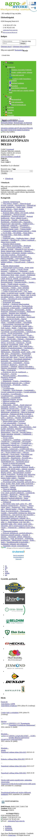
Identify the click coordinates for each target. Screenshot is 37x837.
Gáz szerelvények (27, 273)
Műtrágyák (12, 496)
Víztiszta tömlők (24, 229)
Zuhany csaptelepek (26, 240)
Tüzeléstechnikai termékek (13, 285)
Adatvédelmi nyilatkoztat (19, 88)
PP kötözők (15, 385)
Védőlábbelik (25, 434)
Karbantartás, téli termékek (10, 302)
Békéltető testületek (17, 83)
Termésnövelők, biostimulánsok (19, 500)
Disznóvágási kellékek (13, 247)
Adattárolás (5, 465)
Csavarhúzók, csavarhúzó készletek (17, 331)
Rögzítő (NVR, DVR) (24, 476)
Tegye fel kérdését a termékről (10, 156)
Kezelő (27, 471)
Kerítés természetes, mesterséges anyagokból (16, 310)
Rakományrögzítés (19, 282)
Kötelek (14, 381)
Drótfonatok (22, 271)
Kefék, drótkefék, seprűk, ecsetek (15, 345)
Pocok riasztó (13, 454)
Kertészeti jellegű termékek (19, 304)
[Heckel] (15, 649)
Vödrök (12, 288)
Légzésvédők (20, 430)
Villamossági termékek (9, 531)
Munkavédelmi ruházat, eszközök (13, 421)
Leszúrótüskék (28, 390)
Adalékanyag (6, 440)
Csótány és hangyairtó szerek (11, 291)
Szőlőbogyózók (27, 224)
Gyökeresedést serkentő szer (17, 444)
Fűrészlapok (29, 339)
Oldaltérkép (9, 830)
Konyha (13, 374)
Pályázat (3, 721)
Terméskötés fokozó (21, 462)
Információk (11, 67)
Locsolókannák (15, 394)
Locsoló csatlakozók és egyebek (18, 391)
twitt (6, 571)
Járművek (5, 304)
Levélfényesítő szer (25, 449)
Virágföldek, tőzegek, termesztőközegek (15, 546)
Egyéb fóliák (6, 233)
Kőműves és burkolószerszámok (17, 347)
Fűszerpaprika (23, 511)
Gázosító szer (14, 443)
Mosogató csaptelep (8, 376)
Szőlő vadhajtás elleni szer (18, 460)
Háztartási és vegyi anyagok (23, 249)
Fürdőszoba (5, 236)
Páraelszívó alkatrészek (15, 376)
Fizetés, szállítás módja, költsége (21, 72)
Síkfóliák (25, 235)
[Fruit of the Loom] (15, 660)
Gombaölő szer (25, 443)
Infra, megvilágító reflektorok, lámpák (20, 467)
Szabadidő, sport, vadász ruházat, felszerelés (16, 480)
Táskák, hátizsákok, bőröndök (17, 433)
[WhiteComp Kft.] (15, 603)
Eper (22, 507)
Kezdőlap (10, 63)
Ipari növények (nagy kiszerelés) (22, 515)
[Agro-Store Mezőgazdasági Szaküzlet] (16, 10)
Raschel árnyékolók (11, 319)
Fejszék (28, 335)
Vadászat (12, 487)
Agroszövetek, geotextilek (10, 306)
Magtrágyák (12, 494)
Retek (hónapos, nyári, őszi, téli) (17, 522)
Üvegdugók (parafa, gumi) (16, 228)
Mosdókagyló (13, 240)
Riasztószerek (14, 458)
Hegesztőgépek (15, 341)
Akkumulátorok (16, 465)
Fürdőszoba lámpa (21, 238)
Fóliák (33, 231)
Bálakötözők (6, 381)
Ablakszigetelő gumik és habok (12, 268)
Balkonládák (6, 405)
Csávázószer (25, 440)
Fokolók (13, 220)
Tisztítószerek (12, 260)
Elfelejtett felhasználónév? (21, 46)
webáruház (8, 828)
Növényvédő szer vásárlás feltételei (22, 90)
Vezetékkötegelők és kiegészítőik (16, 542)
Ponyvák (14, 432)
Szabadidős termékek (13, 322)
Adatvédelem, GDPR (8, 704)
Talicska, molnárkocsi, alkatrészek (15, 364)
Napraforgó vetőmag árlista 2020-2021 (13, 773)
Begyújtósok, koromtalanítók (11, 246)
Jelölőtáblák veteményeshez (16, 407)
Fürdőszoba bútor (7, 238)
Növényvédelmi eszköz (12, 452)
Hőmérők (26, 251)
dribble (7, 573)
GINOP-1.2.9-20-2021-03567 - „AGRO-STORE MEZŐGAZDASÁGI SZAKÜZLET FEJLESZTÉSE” (18, 737)
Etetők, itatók (20, 207)
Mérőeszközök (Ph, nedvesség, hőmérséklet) (15, 314)
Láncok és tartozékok (22, 277)
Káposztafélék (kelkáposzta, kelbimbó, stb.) (15, 517)
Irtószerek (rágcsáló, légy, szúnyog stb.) (14, 289)
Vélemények (9, 178)
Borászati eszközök (17, 216)
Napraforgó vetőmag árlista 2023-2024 (13, 766)
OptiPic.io (27, 548)
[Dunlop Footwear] (15, 682)
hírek (10, 92)
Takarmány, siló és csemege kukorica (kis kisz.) (17, 525)
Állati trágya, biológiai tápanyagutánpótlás (15, 491)
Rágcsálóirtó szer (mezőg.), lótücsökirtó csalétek (16, 455)
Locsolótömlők (15, 397)
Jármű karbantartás (8, 300)
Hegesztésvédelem (7, 123)
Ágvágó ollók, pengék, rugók (21, 326)
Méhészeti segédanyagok (10, 401)
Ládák (22, 410)
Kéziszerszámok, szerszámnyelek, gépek (15, 324)
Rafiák (23, 385)
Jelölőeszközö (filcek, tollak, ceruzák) (18, 274)
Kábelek (12, 471)
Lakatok (10, 277)
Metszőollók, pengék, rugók (20, 352)
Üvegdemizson (24, 227)
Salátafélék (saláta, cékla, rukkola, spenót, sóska (16, 523)
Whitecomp (12, 835)
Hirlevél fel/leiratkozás (18, 105)
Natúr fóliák (16, 235)
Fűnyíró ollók (10, 339)
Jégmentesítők (18, 310)
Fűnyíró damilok (20, 337)
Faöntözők (5, 390)
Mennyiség (4, 171)
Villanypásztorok (18, 211)
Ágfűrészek (5, 326)
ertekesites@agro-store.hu (10, 30)
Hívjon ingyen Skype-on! (10, 32)
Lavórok (29, 410)
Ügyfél (9, 97)
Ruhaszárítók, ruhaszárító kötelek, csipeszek (15, 256)
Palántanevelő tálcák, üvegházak (19, 414)
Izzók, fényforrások (15, 538)
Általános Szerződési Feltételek (21, 70)
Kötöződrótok (23, 381)
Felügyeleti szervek (17, 75)
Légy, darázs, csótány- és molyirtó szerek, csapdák (16, 292)
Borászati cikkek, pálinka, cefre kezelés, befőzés (17, 213)
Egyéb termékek (16, 425)
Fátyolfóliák (16, 233)
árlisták (3, 750)
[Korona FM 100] (15, 592)
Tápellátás (20, 478)
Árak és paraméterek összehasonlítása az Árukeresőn (18, 557)
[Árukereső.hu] (18, 552)
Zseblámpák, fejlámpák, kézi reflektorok (15, 543)
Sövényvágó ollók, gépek (16, 356)
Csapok (11, 269)
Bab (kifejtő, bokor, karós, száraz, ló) (14, 504)
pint (6, 568)
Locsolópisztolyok (12, 395)
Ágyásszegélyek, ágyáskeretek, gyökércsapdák (17, 307)
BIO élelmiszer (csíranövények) (16, 504)
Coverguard (10, 149)
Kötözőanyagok (7, 379)
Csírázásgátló (15, 441)
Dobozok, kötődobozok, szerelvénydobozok (16, 533)
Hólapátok (25, 341)
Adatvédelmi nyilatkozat (9, 706)
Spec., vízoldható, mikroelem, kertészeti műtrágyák (15, 497)
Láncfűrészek (27, 348)
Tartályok (9, 418)
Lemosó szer (12, 449)
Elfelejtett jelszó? (6, 46)
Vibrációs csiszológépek (25, 368)
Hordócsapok (22, 220)
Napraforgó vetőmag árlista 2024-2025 (13, 752)
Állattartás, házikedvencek (10, 202)
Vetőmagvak (6, 502)
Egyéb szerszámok (18, 335)
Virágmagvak (11, 527)
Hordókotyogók (15, 222)
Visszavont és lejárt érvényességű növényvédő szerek (18, 784)
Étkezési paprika (10, 509)
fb (5, 569)
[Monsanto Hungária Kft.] (15, 694)
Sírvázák (11, 416)
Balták (13, 328)
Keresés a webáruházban (10, 120)
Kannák (22, 408)
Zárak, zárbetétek (22, 288)
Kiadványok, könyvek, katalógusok (13, 372)
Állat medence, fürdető (9, 203)
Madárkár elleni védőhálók (16, 313)
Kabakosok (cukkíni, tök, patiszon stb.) (18, 515)
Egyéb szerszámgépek (14, 333)
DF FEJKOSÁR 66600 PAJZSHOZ (18, 130)
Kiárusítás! (10, 115)
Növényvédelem (7, 438)
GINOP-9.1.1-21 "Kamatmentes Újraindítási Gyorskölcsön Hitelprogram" (22, 724)
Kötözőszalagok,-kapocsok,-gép (16, 382)
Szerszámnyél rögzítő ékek (18, 361)
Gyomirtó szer (25, 445)
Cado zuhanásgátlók (8, 423)
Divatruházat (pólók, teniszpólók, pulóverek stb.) (18, 482)
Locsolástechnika (7, 388)
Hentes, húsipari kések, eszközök (18, 250)
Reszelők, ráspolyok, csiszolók (19, 355)
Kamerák (20, 471)
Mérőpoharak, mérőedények (18, 411)
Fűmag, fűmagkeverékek (25, 509)
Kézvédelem (27, 429)
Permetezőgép (14, 354)
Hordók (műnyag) (22, 407)
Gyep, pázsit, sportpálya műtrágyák (16, 492)
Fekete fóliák (26, 233)
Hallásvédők (12, 427)
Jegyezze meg (26, 41)
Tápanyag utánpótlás (8, 489)
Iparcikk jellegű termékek (10, 266)
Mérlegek (23, 350)
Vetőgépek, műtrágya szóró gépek (20, 366)
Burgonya (22, 505)
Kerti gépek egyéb (25, 346)
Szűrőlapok (13, 227)
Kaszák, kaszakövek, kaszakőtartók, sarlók (16, 343)
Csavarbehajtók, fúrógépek (21, 330)
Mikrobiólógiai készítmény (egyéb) (17, 450)
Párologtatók (20, 255)
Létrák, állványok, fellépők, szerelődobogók (16, 278)
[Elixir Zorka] (15, 637)
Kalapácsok (19, 343)
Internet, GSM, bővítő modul (18, 468)
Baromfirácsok (19, 205)
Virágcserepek (20, 419)
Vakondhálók (26, 322)
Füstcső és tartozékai (12, 273)
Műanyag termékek (8, 403)
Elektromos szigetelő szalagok (17, 534)
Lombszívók (14, 350)
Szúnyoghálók (19, 258)
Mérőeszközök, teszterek (19, 540)
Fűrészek (20, 339)
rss (6, 566)
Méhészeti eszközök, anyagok (11, 399)
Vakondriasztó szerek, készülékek (18, 299)
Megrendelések (16, 99)
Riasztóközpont (10, 476)
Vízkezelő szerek (18, 262)
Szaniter (30, 282)
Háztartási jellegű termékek (10, 244)
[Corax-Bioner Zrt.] (15, 615)
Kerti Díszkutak (16, 390)
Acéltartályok (6, 214)
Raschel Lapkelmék (16, 321)
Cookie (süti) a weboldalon (10, 712)
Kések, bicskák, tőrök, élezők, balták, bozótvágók (18, 482)
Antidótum (15, 440)
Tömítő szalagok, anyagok (15, 284)
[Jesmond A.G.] (15, 671)
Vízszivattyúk (10, 370)
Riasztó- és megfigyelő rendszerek (13, 463)
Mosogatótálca (21, 376)
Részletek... (5, 734)
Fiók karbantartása (17, 102)
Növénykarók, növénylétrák (14, 317)
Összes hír (4, 702)
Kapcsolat (10, 107)
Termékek (14, 86)
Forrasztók (9, 337)
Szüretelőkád (22, 225)
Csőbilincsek (12, 271)
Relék (31, 540)
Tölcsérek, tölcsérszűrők (22, 418)
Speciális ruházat (24, 432)
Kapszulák (26, 222)
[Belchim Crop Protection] (15, 626)
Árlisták (9, 113)
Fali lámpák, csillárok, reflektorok (18, 537)
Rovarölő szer (25, 458)
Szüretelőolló (16, 363)
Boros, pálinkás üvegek (17, 218)
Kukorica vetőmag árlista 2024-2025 (13, 759)
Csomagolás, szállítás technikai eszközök (15, 231)
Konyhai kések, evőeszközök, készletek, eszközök (17, 252)
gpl (6, 575)
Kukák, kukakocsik (12, 410)
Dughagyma (15, 507)
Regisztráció (19, 50)
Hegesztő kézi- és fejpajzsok (23, 123)
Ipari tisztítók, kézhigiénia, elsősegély (18, 428)
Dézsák (14, 405)
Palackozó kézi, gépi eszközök (16, 223)
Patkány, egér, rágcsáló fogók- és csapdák (18, 294)
